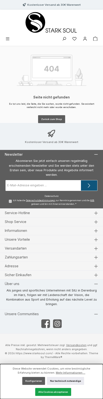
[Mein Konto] (85, 39)
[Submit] (89, 185)
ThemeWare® (53, 357)
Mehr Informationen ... (70, 372)
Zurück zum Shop (51, 119)
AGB (92, 200)
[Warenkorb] (95, 39)
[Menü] (7, 39)
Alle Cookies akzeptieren (53, 392)
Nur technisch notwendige (65, 381)
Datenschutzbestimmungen (40, 200)
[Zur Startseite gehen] (51, 22)
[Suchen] (64, 39)
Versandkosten (76, 345)
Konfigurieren (33, 381)
